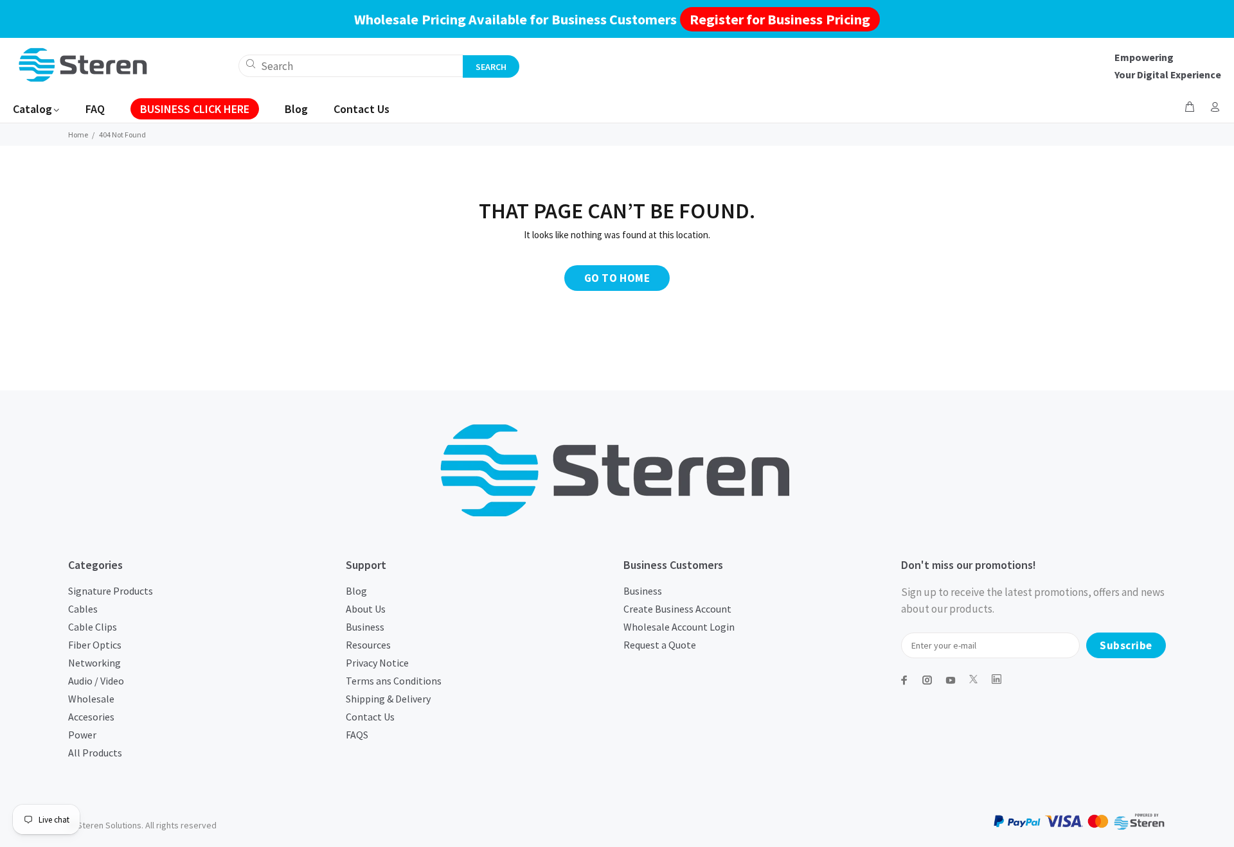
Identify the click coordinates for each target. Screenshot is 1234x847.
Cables (83, 608)
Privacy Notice (377, 662)
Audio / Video (96, 680)
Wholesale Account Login (679, 626)
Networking (94, 662)
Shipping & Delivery (388, 698)
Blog (356, 590)
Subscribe (1126, 645)
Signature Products (110, 590)
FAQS (357, 734)
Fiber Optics (94, 644)
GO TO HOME (617, 278)
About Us (366, 608)
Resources (368, 644)
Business (365, 626)
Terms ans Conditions (394, 680)
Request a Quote (659, 644)
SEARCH (491, 67)
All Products (95, 752)
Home (78, 134)
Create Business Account (677, 608)
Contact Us (370, 716)
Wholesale (91, 698)
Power (82, 734)
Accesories (91, 716)
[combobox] (350, 66)
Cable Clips (92, 626)
